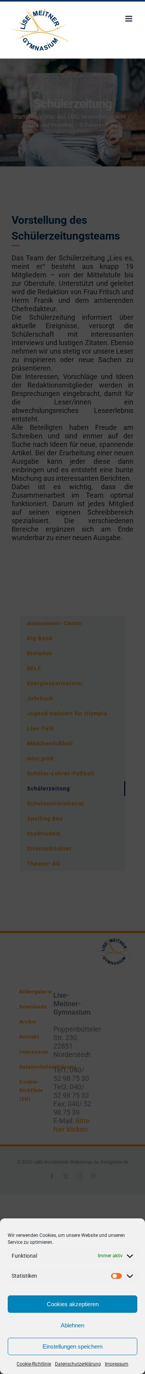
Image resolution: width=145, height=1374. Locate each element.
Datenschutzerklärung (78, 1364)
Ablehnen (72, 1325)
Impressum (116, 1364)
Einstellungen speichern (72, 1346)
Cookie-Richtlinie (34, 1364)
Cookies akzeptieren (73, 1304)
